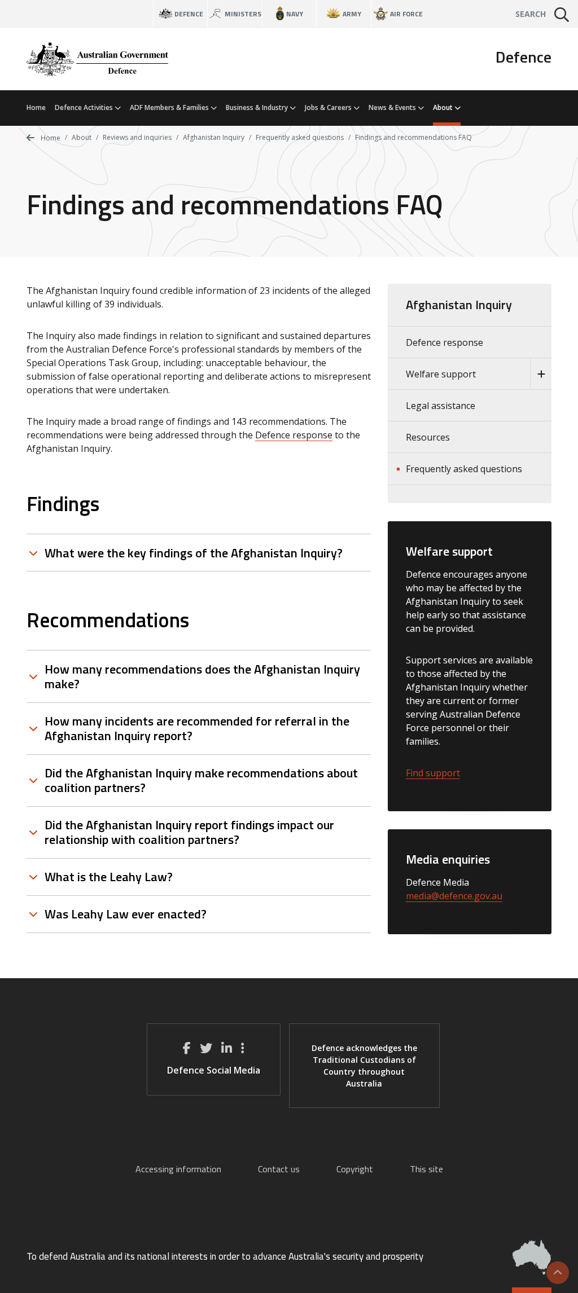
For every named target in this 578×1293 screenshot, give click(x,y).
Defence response (293, 435)
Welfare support (441, 374)
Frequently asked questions (300, 137)
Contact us (279, 1169)
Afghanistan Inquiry (213, 137)
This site (426, 1169)
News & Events (393, 107)
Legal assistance (440, 405)
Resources (428, 437)
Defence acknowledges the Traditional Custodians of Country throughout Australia (364, 1066)
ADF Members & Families (170, 107)
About (443, 107)
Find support (433, 773)
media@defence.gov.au (454, 896)
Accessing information (178, 1169)
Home (36, 107)
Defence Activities (85, 107)
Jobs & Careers (329, 107)
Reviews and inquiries (137, 137)
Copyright (354, 1169)
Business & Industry (258, 107)
